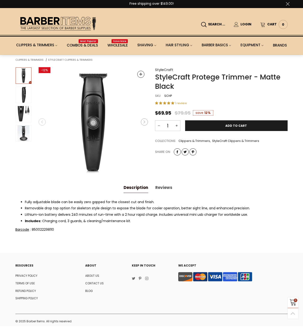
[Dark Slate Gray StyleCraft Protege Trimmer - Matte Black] (93, 122)
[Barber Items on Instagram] (147, 279)
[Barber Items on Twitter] (133, 279)
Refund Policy (25, 291)
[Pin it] (192, 151)
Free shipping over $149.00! (151, 3)
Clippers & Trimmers (35, 44)
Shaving (145, 44)
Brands (280, 45)
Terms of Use (25, 283)
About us (92, 276)
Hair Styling (177, 44)
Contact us (94, 283)
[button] (42, 122)
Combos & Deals (82, 45)
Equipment (250, 44)
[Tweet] (185, 151)
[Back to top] (293, 313)
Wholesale (117, 45)
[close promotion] (287, 4)
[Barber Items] (58, 23)
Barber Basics (215, 44)
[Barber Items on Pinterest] (140, 279)
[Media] (140, 74)
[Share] (177, 151)
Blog (89, 291)
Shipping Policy (26, 298)
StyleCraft (164, 69)
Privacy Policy (26, 276)
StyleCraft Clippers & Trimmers (235, 141)
